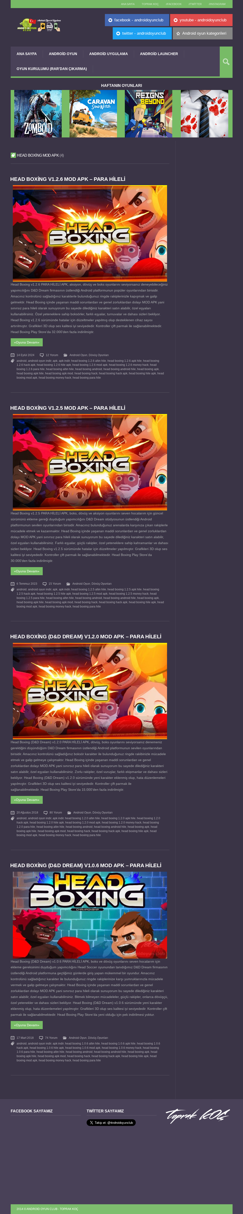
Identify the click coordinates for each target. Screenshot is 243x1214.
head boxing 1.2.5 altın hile (88, 589)
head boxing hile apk (142, 373)
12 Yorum (52, 355)
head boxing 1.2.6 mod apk (89, 365)
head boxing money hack (55, 377)
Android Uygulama (108, 54)
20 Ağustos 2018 (27, 812)
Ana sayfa (128, 4)
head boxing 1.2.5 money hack (129, 593)
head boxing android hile (119, 369)
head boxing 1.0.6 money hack (121, 1047)
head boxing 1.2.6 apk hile (124, 360)
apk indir (64, 360)
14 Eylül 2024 (25, 355)
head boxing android (88, 369)
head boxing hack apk (113, 373)
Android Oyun (63, 54)
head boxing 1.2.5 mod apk (89, 593)
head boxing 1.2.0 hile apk (47, 822)
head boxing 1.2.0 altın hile (82, 818)
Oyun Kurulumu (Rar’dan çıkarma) (52, 69)
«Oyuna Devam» (26, 342)
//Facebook (174, 4)
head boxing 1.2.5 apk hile (124, 589)
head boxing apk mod (59, 373)
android (22, 360)
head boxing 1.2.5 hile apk (54, 593)
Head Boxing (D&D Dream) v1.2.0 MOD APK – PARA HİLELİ (85, 637)
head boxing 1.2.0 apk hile (118, 818)
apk (55, 360)
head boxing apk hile (30, 373)
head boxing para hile (87, 377)
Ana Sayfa (27, 54)
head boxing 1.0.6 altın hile (82, 1043)
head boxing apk (148, 369)
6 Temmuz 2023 (27, 583)
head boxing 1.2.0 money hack (121, 822)
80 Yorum (56, 812)
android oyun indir (39, 360)
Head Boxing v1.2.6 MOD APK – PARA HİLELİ (67, 179)
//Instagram (217, 4)
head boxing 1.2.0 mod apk (82, 822)
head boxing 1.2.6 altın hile (88, 360)
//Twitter (195, 4)
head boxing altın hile (60, 369)
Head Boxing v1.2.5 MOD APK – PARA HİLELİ (67, 408)
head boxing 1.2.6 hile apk (54, 365)
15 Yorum (55, 583)
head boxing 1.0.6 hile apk (47, 1047)
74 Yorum (51, 1038)
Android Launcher (159, 54)
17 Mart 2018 (25, 1038)
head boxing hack (86, 373)
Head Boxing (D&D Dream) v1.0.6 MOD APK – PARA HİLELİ (85, 865)
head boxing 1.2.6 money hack (129, 365)
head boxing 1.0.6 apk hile (118, 1043)
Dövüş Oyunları (99, 355)
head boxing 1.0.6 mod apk (82, 1047)
